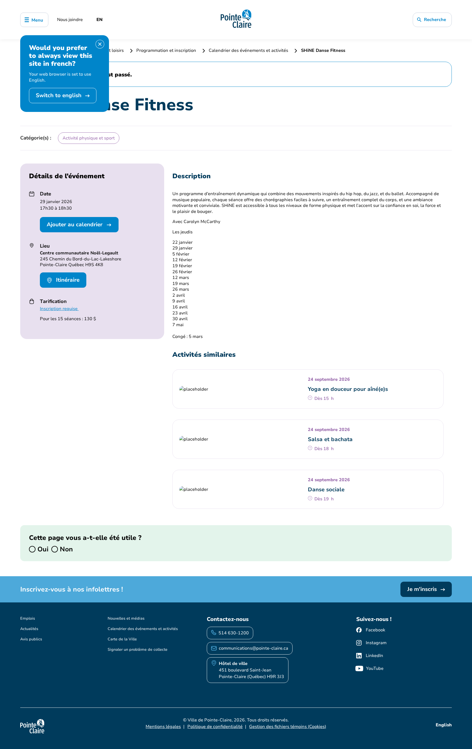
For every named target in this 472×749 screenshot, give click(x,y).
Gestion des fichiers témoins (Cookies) (287, 727)
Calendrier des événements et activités (248, 50)
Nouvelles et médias (126, 618)
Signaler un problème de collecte (137, 649)
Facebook (375, 630)
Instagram (376, 643)
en (99, 20)
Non (65, 549)
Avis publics (31, 639)
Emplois (27, 618)
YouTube (375, 668)
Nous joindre (70, 20)
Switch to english (59, 95)
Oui (42, 549)
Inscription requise (59, 309)
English (444, 725)
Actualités (29, 628)
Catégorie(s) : (35, 138)
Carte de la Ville (122, 639)
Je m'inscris (422, 589)
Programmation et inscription (166, 50)
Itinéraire (66, 280)
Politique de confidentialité (215, 727)
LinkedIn (374, 656)
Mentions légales (163, 727)
